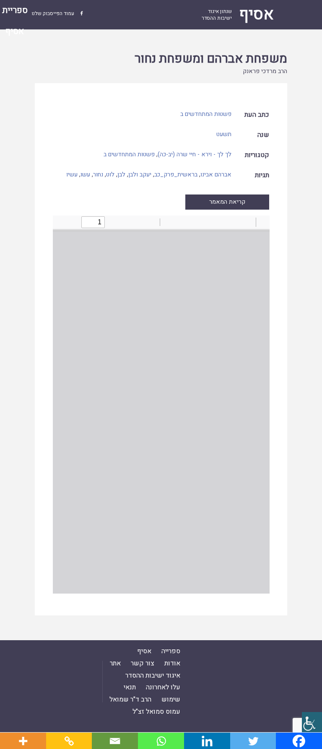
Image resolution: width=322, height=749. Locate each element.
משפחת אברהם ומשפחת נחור (211, 59)
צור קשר (142, 663)
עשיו (72, 174)
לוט (110, 174)
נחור (98, 174)
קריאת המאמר (227, 201)
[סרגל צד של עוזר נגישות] (312, 722)
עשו (85, 174)
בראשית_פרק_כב (175, 174)
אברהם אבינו (215, 174)
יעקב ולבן (139, 174)
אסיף (144, 651)
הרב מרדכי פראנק (265, 71)
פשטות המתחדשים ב (205, 114)
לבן (121, 174)
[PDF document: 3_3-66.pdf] (161, 405)
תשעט (223, 134)
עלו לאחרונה (163, 687)
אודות (172, 663)
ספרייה (170, 651)
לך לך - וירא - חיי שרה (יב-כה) (194, 154)
